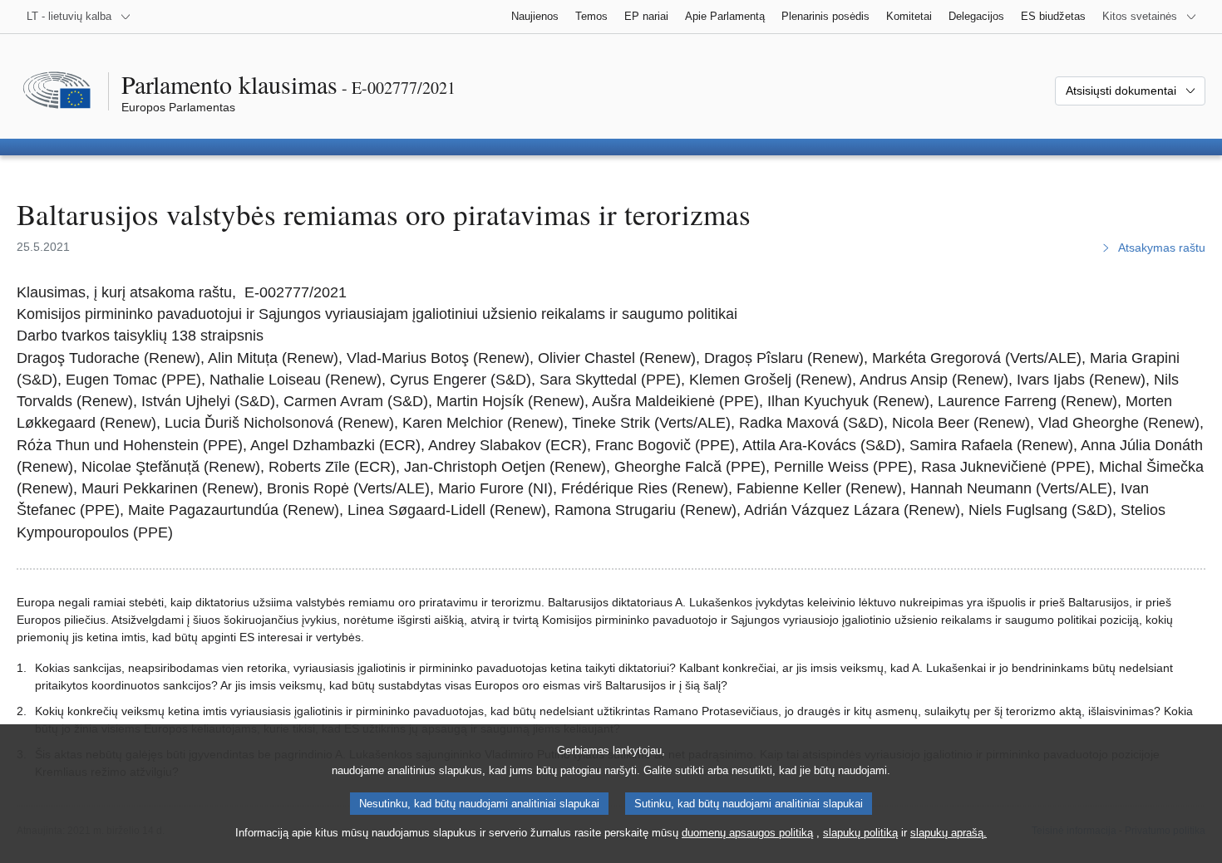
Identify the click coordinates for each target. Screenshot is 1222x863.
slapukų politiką (860, 832)
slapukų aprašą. (948, 832)
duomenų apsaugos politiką (747, 832)
